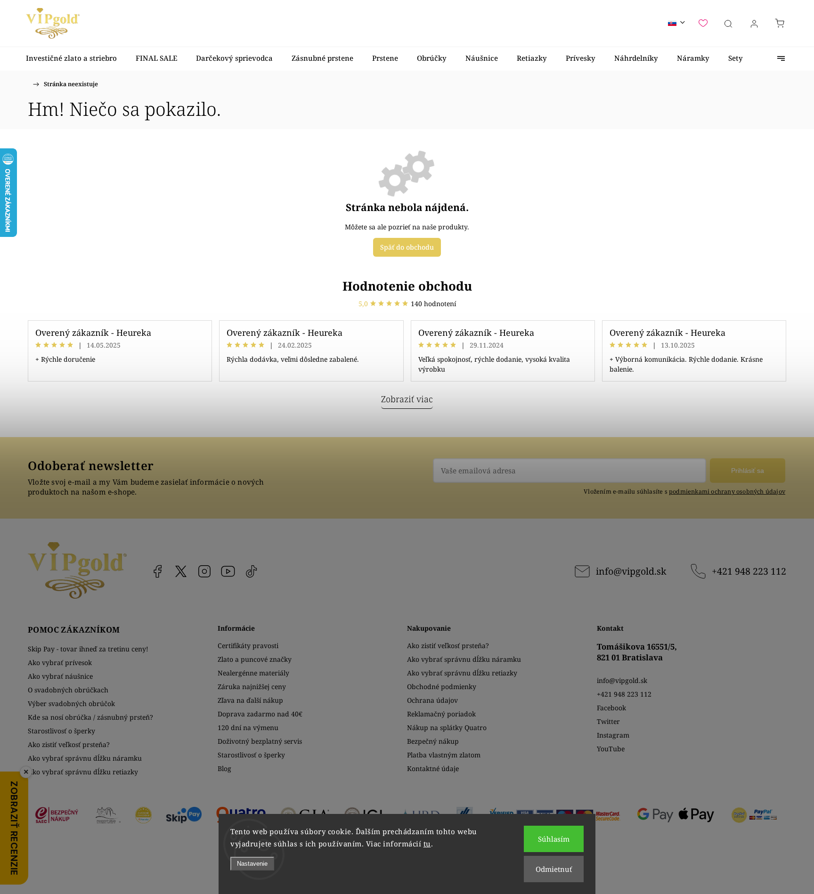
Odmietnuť (554, 869)
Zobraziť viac (407, 399)
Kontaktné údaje (433, 768)
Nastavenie (252, 863)
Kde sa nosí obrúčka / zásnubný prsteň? (90, 717)
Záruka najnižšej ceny (252, 686)
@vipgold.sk (251, 571)
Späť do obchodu (407, 247)
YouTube (228, 571)
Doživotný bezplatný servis (260, 741)
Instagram (204, 571)
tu (427, 843)
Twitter (608, 721)
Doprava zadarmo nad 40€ (260, 713)
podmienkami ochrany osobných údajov (727, 492)
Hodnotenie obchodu (407, 285)
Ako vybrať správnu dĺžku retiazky (83, 771)
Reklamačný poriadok (441, 713)
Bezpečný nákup (433, 741)
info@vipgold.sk (631, 571)
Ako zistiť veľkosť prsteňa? (69, 744)
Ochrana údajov (432, 700)
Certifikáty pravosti (248, 645)
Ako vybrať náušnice (60, 676)
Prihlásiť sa (747, 470)
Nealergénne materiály (253, 672)
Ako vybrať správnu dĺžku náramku (85, 758)
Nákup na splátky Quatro (447, 727)
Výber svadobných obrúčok (71, 703)
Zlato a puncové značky (255, 659)
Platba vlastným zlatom (443, 754)
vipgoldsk (181, 571)
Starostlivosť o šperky (61, 730)
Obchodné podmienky (441, 686)
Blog (224, 768)
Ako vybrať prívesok (60, 662)
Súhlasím (554, 839)
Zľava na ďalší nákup (250, 700)
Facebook (157, 571)
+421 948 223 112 (749, 571)
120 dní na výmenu (248, 727)
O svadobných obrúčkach (68, 689)
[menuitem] (71, 58)
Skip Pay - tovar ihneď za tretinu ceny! (88, 648)
